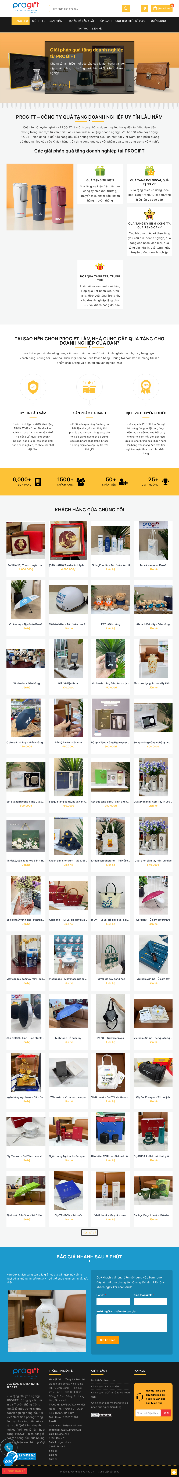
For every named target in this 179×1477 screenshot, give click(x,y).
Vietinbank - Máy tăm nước (110, 1215)
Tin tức (82, 28)
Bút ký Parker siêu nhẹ (68, 742)
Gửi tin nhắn (107, 1339)
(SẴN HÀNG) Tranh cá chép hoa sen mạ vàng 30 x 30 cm (82, 565)
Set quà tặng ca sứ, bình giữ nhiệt (111, 801)
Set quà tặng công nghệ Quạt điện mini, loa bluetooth (38, 801)
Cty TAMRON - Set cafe (68, 1215)
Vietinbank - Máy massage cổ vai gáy (71, 978)
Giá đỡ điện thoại (68, 683)
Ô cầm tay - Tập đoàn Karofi (26, 624)
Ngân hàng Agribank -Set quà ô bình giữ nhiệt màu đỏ (81, 1156)
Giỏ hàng (165, 8)
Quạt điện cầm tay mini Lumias (153, 860)
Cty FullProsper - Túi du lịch (153, 1097)
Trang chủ (20, 20)
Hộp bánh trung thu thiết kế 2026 (122, 20)
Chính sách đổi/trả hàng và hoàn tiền (110, 1394)
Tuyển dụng (157, 20)
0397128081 (70, 1417)
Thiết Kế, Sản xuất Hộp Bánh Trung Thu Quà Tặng (35, 860)
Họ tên (101, 1294)
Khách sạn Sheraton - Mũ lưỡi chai (70, 860)
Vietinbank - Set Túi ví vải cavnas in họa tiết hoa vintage (124, 1097)
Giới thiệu (38, 20)
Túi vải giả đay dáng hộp (110, 978)
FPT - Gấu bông (110, 624)
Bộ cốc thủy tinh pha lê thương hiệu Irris (30, 919)
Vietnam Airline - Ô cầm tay (153, 978)
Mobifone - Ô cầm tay (68, 1037)
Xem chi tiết (60, 84)
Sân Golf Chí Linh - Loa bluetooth (26, 1037)
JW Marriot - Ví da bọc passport (68, 1097)
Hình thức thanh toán (103, 1380)
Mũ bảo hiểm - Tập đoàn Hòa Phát (69, 624)
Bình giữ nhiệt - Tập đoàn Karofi (111, 565)
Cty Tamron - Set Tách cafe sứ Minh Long (31, 1156)
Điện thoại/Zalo (144, 1294)
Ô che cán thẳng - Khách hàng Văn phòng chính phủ (37, 742)
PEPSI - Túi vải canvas (110, 1037)
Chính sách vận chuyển (105, 1386)
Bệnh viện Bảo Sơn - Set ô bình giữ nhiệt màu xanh (36, 1215)
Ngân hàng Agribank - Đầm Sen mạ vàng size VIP (35, 1097)
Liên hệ (97, 28)
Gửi (166, 1413)
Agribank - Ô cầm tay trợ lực (153, 919)
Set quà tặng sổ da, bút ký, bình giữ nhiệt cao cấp (78, 801)
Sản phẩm (56, 20)
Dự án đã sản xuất (81, 20)
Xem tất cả (89, 1232)
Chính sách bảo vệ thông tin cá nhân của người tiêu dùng (109, 1404)
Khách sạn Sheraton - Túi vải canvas (113, 860)
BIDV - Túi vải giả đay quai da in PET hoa (115, 919)
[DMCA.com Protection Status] (101, 1414)
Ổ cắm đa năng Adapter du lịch (110, 683)
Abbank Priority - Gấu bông (153, 624)
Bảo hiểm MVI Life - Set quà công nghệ (114, 1156)
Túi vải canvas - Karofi (153, 565)
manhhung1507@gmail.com (65, 1425)
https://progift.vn (70, 1429)
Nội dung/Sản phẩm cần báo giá (116, 1311)
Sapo (116, 1471)
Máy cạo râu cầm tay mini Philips (26, 978)
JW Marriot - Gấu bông (26, 683)
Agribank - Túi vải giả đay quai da (69, 919)
